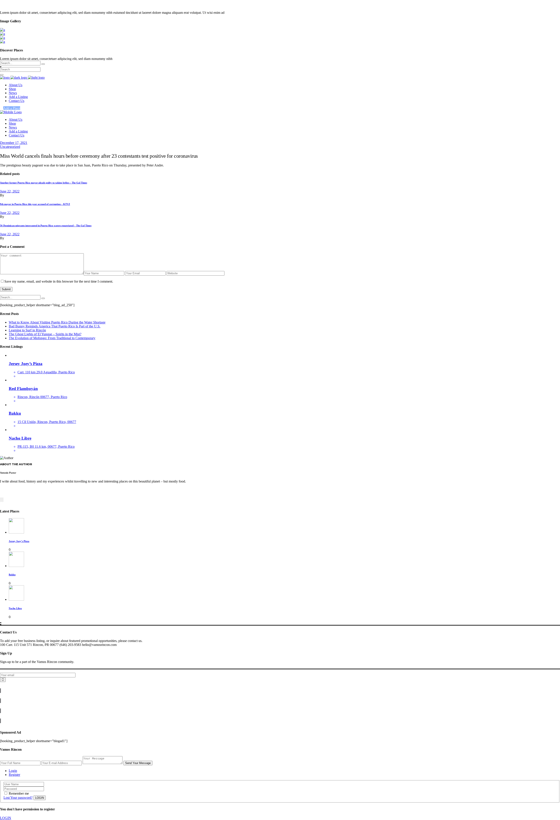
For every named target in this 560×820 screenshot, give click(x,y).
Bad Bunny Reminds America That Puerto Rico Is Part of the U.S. (54, 326)
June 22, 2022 (9, 191)
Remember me (19, 793)
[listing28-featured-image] (2, 38)
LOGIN (5, 818)
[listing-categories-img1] (2, 30)
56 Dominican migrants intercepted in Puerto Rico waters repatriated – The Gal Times (45, 225)
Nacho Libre (15, 608)
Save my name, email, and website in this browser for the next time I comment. (58, 281)
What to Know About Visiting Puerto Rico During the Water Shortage (57, 322)
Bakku (12, 574)
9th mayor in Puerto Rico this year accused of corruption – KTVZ (35, 204)
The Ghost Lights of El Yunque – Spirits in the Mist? (45, 334)
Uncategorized (10, 147)
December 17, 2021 (13, 143)
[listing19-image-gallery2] (2, 42)
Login (13, 771)
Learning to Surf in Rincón (27, 330)
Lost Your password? (18, 797)
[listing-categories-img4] (2, 34)
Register (14, 774)
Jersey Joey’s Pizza (19, 541)
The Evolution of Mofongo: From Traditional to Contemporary (52, 338)
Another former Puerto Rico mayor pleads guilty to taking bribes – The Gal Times (43, 182)
